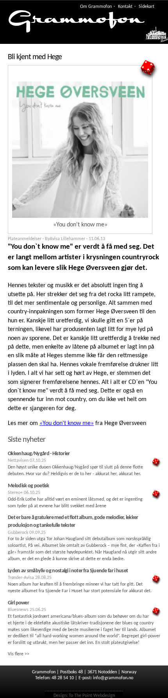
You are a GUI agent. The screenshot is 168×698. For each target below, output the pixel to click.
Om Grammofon (96, 6)
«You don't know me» (66, 423)
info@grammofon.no (113, 678)
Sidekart (146, 6)
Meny (153, 37)
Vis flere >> (18, 654)
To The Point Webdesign (92, 695)
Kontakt (125, 6)
